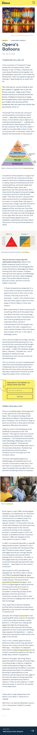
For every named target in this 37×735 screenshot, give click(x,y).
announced (24, 616)
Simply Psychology (28, 168)
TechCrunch (9, 504)
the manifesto (7, 74)
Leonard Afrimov (29, 35)
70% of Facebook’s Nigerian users (18, 575)
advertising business (21, 650)
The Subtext (25, 252)
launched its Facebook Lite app (13, 582)
